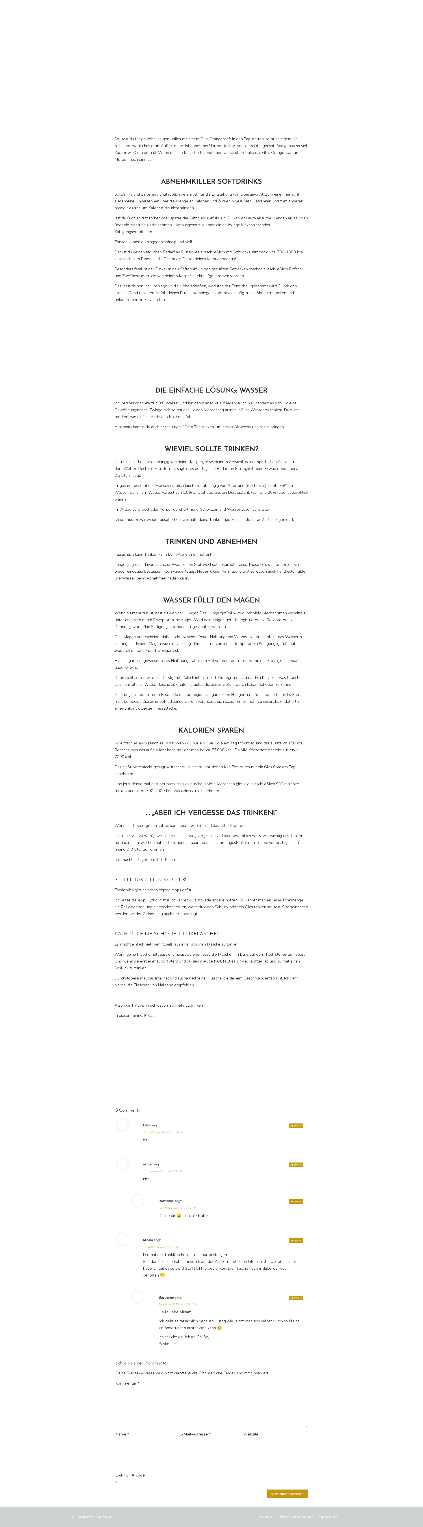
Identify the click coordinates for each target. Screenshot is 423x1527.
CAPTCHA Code (130, 1475)
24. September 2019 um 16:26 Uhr (163, 1132)
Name (122, 1434)
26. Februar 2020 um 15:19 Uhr (177, 1208)
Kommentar (127, 1383)
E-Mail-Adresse (195, 1434)
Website (250, 1434)
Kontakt (266, 1517)
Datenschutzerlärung (294, 1517)
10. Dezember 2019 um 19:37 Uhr (163, 1171)
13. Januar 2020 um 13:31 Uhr (161, 1247)
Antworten (296, 1125)
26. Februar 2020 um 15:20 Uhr (177, 1304)
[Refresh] (147, 1454)
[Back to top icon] (346, 1516)
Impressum (327, 1517)
